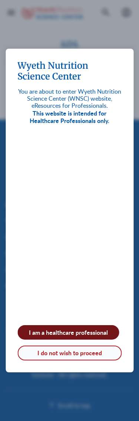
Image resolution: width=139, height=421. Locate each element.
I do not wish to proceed (69, 353)
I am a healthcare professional (68, 332)
